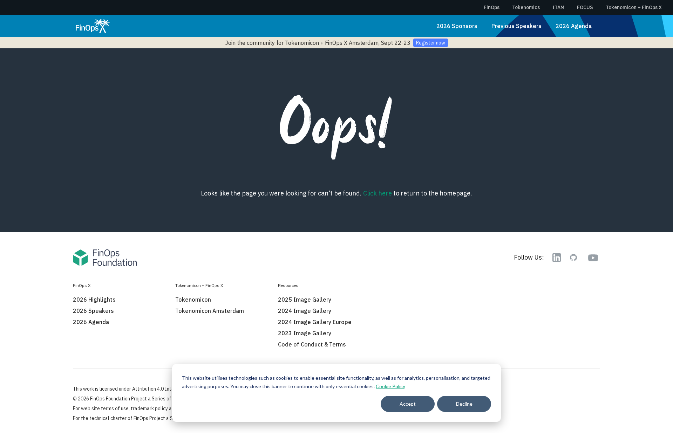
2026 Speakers (93, 310)
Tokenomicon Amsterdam (209, 310)
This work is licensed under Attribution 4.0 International (133, 389)
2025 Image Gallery (304, 299)
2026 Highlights (94, 299)
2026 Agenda (574, 25)
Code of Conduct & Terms (312, 344)
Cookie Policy (390, 386)
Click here (377, 193)
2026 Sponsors (456, 25)
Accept (408, 404)
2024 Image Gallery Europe (315, 321)
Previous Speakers (516, 25)
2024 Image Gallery (304, 310)
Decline (464, 404)
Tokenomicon (193, 299)
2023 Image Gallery (304, 333)
